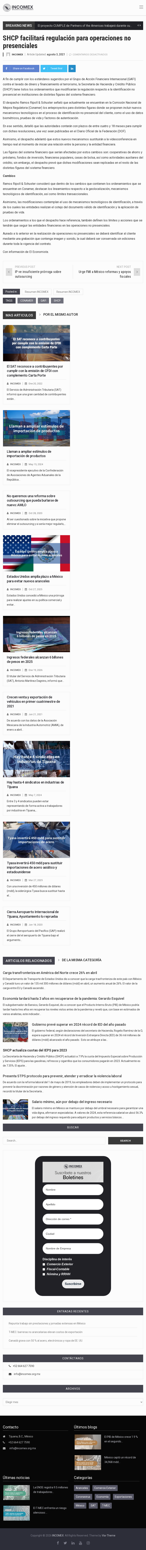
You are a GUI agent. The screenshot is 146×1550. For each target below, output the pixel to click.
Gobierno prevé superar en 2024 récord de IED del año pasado (79, 1024)
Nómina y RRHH (58, 1274)
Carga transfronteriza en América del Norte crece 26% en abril (50, 973)
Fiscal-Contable (57, 1269)
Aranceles (82, 1487)
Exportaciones (123, 1496)
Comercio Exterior (59, 1264)
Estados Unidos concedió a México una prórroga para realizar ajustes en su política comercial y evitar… (35, 600)
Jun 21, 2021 (35, 714)
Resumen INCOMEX (36, 291)
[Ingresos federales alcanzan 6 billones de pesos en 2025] (36, 634)
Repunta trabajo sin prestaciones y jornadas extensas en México (47, 1323)
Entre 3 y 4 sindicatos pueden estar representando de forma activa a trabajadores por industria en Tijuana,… (34, 806)
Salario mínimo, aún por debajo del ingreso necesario (72, 1102)
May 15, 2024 (36, 464)
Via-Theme (108, 1535)
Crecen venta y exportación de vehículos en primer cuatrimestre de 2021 (33, 701)
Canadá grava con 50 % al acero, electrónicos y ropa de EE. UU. (46, 1340)
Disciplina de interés (57, 1259)
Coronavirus (83, 1496)
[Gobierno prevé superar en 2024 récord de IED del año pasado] (15, 1032)
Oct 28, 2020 (35, 513)
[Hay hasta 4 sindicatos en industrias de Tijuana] (36, 759)
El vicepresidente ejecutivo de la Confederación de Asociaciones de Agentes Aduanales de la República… (35, 475)
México (80, 1505)
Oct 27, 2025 (35, 589)
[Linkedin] (72, 68)
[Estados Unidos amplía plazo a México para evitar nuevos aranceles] (36, 553)
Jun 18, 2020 (35, 924)
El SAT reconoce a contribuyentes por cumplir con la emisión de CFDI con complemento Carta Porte (35, 370)
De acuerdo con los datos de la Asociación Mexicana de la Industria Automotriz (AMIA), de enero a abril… (35, 725)
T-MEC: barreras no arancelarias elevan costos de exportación (46, 1332)
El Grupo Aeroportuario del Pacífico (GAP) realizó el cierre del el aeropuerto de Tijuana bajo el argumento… (36, 935)
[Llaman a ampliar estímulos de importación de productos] (36, 428)
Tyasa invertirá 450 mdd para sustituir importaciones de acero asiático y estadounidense (34, 867)
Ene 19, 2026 (35, 670)
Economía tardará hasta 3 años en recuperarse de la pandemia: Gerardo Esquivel (63, 999)
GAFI (43, 300)
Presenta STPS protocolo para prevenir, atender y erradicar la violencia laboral (62, 1076)
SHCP (57, 300)
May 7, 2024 (35, 795)
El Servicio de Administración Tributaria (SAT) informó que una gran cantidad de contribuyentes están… (36, 394)
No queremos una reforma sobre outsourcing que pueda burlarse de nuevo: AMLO (32, 500)
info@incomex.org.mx (27, 1374)
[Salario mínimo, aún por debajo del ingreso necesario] (15, 1109)
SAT (93, 1505)
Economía (103, 1496)
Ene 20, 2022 (35, 383)
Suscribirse (73, 1283)
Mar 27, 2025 (36, 880)
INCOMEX (17, 54)
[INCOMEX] (18, 7)
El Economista (38, 252)
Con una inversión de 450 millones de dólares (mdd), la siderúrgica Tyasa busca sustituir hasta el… (36, 891)
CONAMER (26, 300)
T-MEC (106, 1505)
